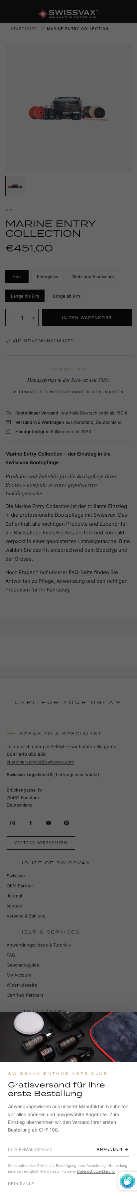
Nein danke (21, 1183)
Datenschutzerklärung (96, 1171)
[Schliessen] (126, 1023)
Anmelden (110, 1149)
